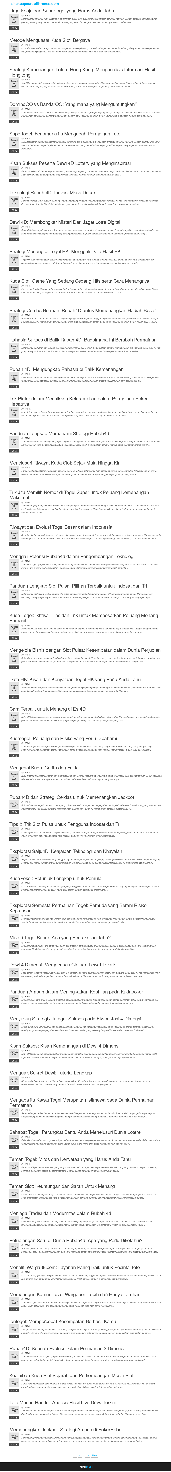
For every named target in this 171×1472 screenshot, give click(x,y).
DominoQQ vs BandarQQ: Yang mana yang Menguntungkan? (73, 103)
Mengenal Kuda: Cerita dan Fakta (44, 767)
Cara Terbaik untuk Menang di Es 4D (47, 708)
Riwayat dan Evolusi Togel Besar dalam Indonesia (60, 526)
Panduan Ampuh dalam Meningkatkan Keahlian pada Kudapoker (76, 991)
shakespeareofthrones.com (35, 3)
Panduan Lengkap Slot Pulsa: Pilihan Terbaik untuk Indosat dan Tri (78, 585)
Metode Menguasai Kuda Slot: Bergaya (49, 39)
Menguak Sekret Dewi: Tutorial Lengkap (50, 1072)
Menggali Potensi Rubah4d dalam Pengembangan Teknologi (71, 556)
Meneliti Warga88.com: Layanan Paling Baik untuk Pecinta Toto (74, 1267)
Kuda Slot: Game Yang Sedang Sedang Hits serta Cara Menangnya (79, 280)
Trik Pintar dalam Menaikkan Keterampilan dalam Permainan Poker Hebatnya (78, 401)
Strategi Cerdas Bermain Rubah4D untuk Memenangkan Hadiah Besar (82, 310)
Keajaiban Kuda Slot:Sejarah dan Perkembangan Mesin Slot (71, 1375)
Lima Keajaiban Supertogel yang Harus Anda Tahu (61, 10)
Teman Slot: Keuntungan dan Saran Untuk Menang (62, 1185)
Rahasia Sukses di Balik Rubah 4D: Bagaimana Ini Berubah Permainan (83, 339)
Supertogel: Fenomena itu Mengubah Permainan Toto (64, 133)
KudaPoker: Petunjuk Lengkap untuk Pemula (55, 878)
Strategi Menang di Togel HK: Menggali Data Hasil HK (65, 251)
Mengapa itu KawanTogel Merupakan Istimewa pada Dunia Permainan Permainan (81, 1102)
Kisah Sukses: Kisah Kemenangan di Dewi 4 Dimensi (64, 1045)
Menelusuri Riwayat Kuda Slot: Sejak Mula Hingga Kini (65, 462)
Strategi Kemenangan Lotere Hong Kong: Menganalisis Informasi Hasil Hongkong (82, 72)
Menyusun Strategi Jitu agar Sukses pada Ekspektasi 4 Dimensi (75, 1018)
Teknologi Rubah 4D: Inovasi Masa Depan (52, 192)
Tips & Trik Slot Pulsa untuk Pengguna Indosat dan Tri (64, 823)
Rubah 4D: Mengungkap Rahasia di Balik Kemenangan (66, 368)
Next (94, 1455)
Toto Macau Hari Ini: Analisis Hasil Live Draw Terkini (62, 1402)
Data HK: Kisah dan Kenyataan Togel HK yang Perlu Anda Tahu (75, 679)
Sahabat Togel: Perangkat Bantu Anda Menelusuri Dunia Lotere (75, 1131)
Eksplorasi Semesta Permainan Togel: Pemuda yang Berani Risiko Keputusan (78, 908)
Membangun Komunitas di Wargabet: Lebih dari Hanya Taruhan (74, 1294)
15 (87, 1455)
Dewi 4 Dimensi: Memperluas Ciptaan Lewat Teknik (62, 964)
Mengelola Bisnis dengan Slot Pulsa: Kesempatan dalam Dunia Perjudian (85, 649)
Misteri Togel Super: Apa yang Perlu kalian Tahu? (60, 937)
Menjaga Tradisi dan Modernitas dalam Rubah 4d (60, 1213)
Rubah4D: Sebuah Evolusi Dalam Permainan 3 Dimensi (67, 1348)
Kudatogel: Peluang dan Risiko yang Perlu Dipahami (63, 738)
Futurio (89, 1466)
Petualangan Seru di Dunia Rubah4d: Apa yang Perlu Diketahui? (76, 1240)
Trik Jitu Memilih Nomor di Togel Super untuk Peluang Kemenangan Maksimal (79, 495)
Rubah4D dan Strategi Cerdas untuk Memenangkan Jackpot (71, 796)
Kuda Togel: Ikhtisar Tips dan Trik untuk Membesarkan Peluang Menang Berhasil (83, 618)
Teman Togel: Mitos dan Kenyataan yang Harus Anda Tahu (70, 1158)
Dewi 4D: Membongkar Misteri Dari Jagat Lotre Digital (64, 221)
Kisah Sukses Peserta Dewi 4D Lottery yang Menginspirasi (70, 162)
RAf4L (27, 15)
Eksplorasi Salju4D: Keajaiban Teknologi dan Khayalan (65, 850)
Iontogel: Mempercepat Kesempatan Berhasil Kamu (62, 1321)
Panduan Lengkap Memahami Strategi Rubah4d (59, 433)
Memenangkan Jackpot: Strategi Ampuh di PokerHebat (66, 1429)
